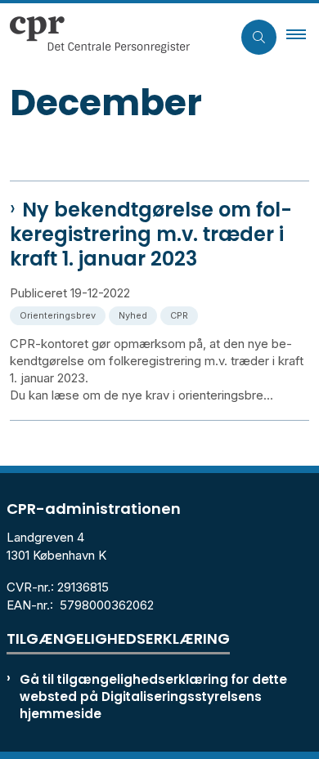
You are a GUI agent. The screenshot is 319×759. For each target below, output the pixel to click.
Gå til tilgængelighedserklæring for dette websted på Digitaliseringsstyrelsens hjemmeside (153, 696)
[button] (302, 37)
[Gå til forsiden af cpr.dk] (115, 36)
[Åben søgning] (258, 37)
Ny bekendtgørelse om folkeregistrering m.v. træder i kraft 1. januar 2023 (151, 234)
